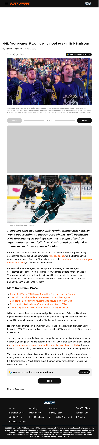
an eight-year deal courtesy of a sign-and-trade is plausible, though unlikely (43, 345)
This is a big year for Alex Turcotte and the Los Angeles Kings (39, 307)
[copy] (22, 54)
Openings (33, 408)
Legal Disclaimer (37, 417)
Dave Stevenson (14, 49)
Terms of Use (82, 412)
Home (10, 389)
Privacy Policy (55, 412)
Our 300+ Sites (83, 408)
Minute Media (15, 428)
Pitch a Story (35, 412)
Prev (14, 120)
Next (84, 120)
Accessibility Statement (60, 417)
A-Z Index (80, 417)
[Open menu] (6, 3)
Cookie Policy (15, 417)
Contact (53, 408)
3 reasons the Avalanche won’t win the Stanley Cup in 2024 (38, 304)
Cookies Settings (17, 421)
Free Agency (20, 389)
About (12, 408)
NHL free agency (57, 256)
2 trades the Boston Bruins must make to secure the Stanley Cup (41, 301)
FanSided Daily (16, 412)
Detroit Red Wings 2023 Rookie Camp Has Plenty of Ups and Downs (42, 294)
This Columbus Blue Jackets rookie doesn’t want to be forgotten (40, 297)
